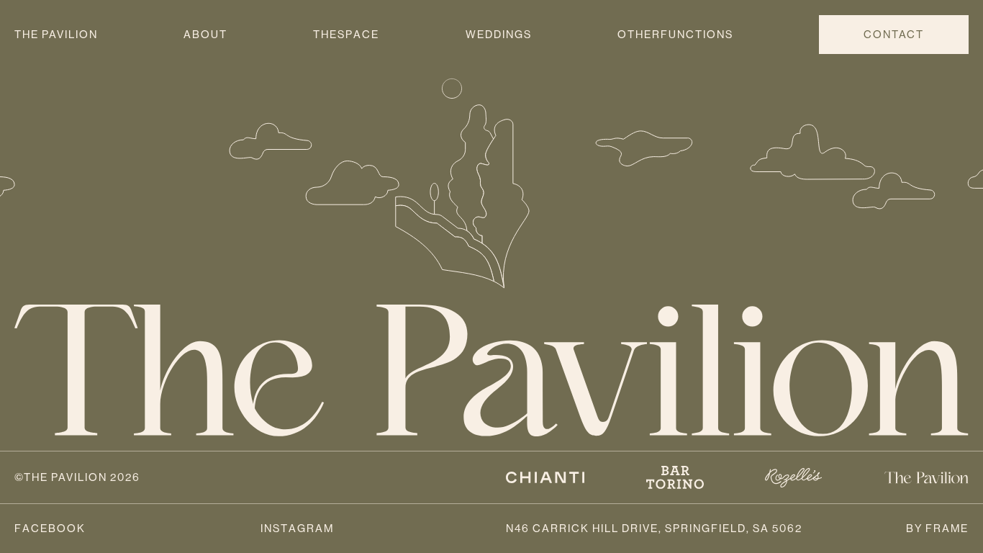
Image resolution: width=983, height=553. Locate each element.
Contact (894, 34)
